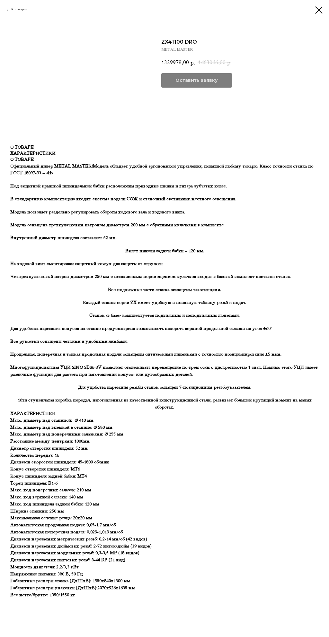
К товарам (19, 9)
